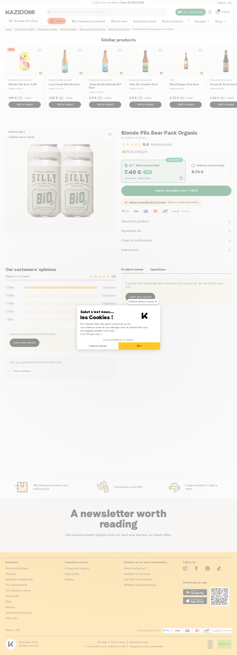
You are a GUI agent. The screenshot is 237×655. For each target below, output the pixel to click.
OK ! (139, 345)
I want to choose (98, 345)
